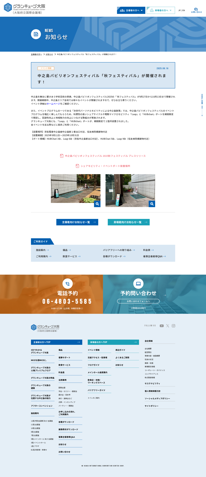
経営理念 (148, 352)
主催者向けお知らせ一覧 (76, 222)
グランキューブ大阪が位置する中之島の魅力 (41, 397)
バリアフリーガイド (96, 390)
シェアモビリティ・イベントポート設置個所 (105, 166)
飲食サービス (70, 256)
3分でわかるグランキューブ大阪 (39, 351)
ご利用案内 (42, 256)
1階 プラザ (35, 446)
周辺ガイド (120, 350)
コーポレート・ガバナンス (155, 370)
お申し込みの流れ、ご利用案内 (67, 413)
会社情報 (149, 341)
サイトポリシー (151, 406)
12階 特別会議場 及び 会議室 (42, 421)
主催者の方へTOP (41, 342)
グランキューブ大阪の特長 (42, 378)
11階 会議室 (35, 424)
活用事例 (62, 380)
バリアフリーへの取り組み (117, 250)
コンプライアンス (151, 374)
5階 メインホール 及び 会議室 (42, 439)
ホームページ (53, 103)
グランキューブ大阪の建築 (40, 386)
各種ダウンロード (112, 256)
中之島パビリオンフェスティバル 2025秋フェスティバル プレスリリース (105, 155)
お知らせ (49, 54)
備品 (65, 250)
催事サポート (64, 357)
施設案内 (41, 250)
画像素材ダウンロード (68, 429)
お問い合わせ (64, 451)
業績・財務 (149, 363)
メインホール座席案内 (97, 372)
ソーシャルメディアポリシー (157, 398)
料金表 (146, 250)
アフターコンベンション (42, 405)
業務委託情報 (150, 366)
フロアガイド (93, 365)
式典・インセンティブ (67, 402)
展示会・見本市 (64, 395)
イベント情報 (93, 350)
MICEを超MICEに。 (39, 360)
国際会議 (62, 387)
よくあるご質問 (122, 357)
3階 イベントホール (38, 442)
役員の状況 (149, 359)
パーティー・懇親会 (66, 405)
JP (179, 10)
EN (183, 10)
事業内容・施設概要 (152, 355)
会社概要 (148, 348)
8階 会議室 (35, 432)
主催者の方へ (36, 54)
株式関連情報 (150, 377)
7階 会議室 (35, 435)
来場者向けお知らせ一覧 (127, 222)
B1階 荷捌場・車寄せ (39, 450)
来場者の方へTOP (98, 342)
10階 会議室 (35, 428)
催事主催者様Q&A (152, 256)
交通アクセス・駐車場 (97, 357)
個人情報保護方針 (152, 391)
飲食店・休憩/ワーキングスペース (96, 381)
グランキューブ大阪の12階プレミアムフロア (41, 369)
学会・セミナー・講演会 (68, 391)
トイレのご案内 (93, 398)
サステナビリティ (152, 383)
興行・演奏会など (65, 398)
